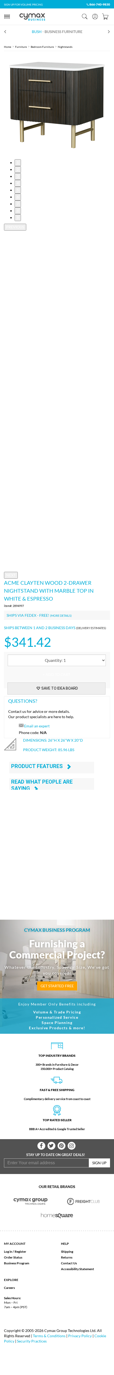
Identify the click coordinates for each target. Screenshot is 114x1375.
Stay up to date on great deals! (55, 1155)
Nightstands (65, 46)
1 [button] (18, 162)
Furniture (21, 46)
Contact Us (69, 1263)
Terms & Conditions (49, 1336)
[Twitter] (51, 1146)
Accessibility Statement (77, 1269)
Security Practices (32, 1341)
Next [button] (11, 575)
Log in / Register (15, 1252)
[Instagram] (72, 1146)
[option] (57, 105)
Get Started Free (57, 986)
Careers (9, 1288)
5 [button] (18, 190)
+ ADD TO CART (56, 674)
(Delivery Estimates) (91, 628)
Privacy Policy (80, 1336)
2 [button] (18, 169)
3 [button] (18, 176)
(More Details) (61, 615)
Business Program (16, 1263)
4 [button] (18, 183)
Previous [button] (15, 227)
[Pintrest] (61, 1146)
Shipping (67, 1252)
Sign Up (99, 1163)
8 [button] (18, 210)
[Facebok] (41, 1146)
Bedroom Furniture (42, 46)
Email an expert (37, 726)
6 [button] (18, 197)
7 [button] (18, 204)
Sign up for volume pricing (23, 4)
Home (7, 46)
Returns (66, 1257)
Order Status (13, 1257)
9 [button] (18, 217)
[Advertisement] (57, 848)
